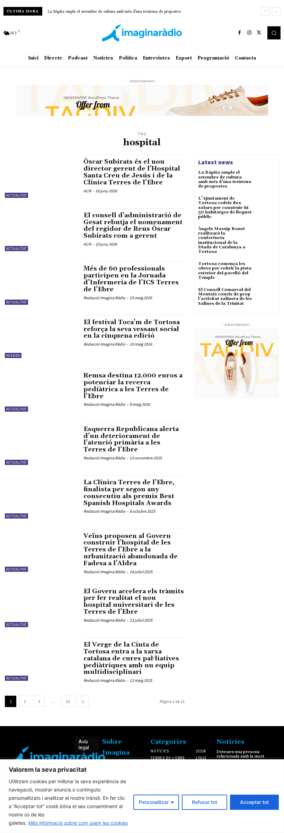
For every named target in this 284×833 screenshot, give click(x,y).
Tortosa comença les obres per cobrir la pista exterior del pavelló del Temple (224, 270)
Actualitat (16, 195)
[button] (274, 32)
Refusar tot (204, 802)
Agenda (13, 355)
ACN (87, 190)
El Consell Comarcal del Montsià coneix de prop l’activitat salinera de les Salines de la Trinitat (225, 296)
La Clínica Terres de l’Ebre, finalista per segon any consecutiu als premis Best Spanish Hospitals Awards (128, 492)
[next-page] (83, 701)
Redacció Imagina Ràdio (104, 297)
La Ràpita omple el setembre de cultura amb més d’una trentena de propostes (114, 11)
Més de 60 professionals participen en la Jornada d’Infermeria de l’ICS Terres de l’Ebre (131, 279)
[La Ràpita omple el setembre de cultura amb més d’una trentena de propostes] (265, 180)
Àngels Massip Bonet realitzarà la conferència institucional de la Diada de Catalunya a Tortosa (221, 240)
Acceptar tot (254, 802)
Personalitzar (154, 802)
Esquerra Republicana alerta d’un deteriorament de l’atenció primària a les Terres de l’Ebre (131, 439)
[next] (276, 11)
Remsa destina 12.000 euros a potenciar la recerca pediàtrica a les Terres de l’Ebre (133, 386)
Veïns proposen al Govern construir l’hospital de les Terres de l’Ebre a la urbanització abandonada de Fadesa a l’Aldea (130, 549)
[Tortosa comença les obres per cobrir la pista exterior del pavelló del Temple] (265, 272)
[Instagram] (249, 33)
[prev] (265, 11)
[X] (259, 33)
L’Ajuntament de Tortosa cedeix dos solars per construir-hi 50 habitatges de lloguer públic (225, 207)
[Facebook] (240, 33)
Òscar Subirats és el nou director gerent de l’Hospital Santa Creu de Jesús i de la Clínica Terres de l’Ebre (131, 172)
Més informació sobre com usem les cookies (78, 823)
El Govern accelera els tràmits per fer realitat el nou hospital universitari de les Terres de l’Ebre (133, 601)
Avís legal (84, 744)
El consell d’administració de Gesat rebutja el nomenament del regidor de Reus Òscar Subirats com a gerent (133, 225)
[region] (142, 796)
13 (68, 701)
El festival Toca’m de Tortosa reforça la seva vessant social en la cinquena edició (131, 329)
